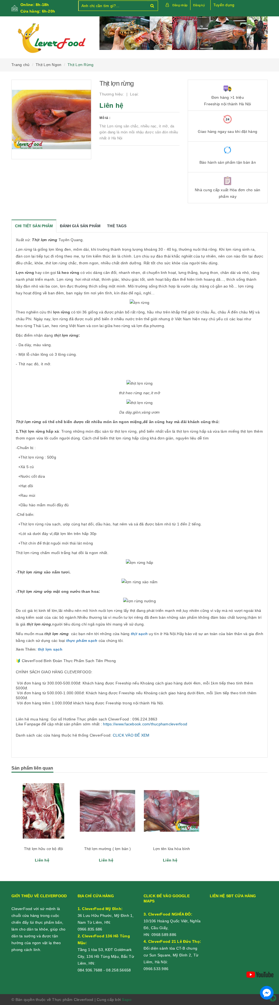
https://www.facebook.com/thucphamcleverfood (145, 724)
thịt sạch (139, 634)
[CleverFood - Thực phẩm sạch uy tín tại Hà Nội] (51, 38)
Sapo (127, 999)
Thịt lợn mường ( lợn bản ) (107, 849)
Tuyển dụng (224, 5)
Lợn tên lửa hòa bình (171, 849)
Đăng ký (199, 5)
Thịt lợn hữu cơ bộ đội (43, 849)
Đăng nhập (179, 5)
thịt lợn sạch (50, 649)
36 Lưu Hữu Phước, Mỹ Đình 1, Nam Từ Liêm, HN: (106, 916)
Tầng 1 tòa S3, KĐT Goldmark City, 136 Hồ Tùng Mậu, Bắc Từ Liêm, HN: (106, 949)
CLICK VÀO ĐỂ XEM (131, 735)
